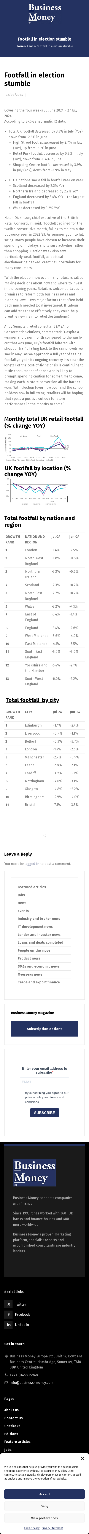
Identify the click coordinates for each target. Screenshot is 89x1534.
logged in (32, 864)
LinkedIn (22, 1325)
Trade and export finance (39, 982)
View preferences (44, 1518)
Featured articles (32, 887)
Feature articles (17, 1442)
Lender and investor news (39, 935)
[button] (82, 1458)
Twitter (20, 1304)
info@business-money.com (31, 1383)
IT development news (35, 927)
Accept (44, 1494)
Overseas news (30, 974)
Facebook (22, 1315)
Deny (44, 1506)
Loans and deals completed (40, 942)
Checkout (12, 1426)
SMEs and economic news (38, 966)
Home (20, 46)
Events (23, 911)
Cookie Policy (32, 1528)
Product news (29, 958)
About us (11, 1410)
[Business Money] (44, 13)
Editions (11, 1434)
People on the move (34, 950)
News (30, 46)
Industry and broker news (39, 919)
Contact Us (13, 1418)
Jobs (21, 895)
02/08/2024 (14, 95)
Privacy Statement (52, 1528)
